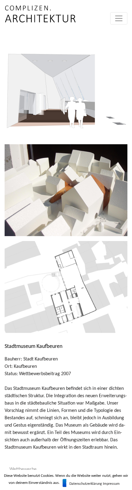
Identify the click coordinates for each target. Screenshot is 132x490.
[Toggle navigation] (118, 18)
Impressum (111, 484)
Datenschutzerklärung (85, 484)
